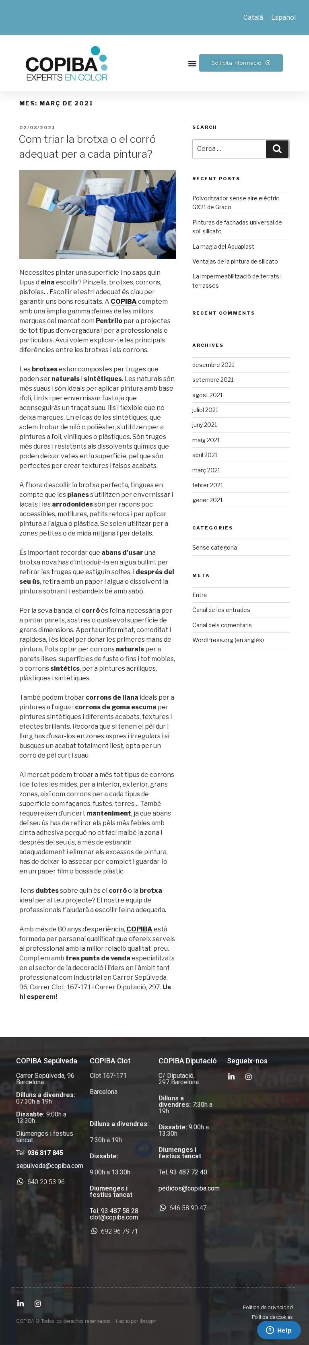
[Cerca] (277, 148)
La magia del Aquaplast (223, 246)
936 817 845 (45, 1153)
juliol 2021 (205, 409)
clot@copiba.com (114, 1217)
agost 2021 (207, 394)
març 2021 (206, 470)
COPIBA (124, 301)
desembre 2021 (213, 364)
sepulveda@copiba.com (49, 1166)
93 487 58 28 (119, 1211)
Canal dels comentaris (222, 625)
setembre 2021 (212, 379)
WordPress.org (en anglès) (228, 639)
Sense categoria (214, 547)
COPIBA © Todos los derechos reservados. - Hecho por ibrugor (86, 1321)
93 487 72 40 (188, 1172)
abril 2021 (204, 454)
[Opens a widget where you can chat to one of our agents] (279, 1331)
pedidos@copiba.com (189, 1188)
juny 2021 (204, 424)
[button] (192, 63)
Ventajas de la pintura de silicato (235, 261)
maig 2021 (206, 440)
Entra (199, 594)
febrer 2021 (207, 485)
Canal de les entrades (221, 609)
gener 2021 (207, 499)
